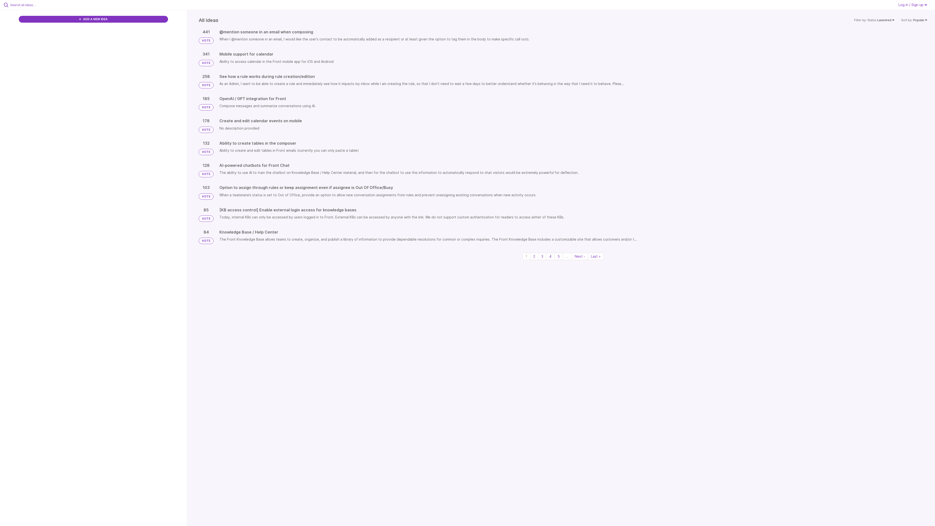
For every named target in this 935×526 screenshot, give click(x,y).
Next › (580, 256)
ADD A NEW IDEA (95, 19)
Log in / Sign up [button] (911, 5)
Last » (596, 256)
